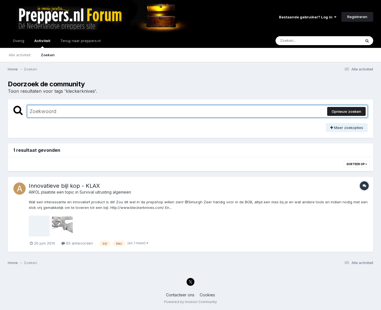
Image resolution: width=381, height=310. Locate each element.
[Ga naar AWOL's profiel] (19, 188)
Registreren (357, 16)
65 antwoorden (79, 243)
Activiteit (42, 40)
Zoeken (48, 55)
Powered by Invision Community (190, 302)
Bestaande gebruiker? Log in (306, 17)
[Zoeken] (367, 40)
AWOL (34, 192)
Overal (348, 40)
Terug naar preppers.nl (80, 40)
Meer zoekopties (348, 127)
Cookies (207, 294)
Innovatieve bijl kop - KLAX (64, 185)
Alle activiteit (20, 55)
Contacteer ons (180, 294)
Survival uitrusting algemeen (105, 192)
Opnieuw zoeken (346, 111)
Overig (18, 40)
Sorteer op (355, 164)
